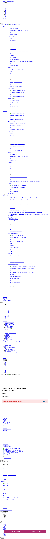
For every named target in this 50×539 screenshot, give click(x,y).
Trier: (3, 396)
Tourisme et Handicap (7, 429)
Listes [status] (4, 517)
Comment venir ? (3, 438)
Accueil (4, 319)
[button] (26, 68)
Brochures (5, 428)
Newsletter (5, 430)
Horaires (4, 426)
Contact (4, 425)
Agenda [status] (4, 516)
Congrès (4, 18)
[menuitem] (27, 68)
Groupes (4, 19)
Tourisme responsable (7, 21)
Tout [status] (4, 514)
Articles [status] (4, 515)
